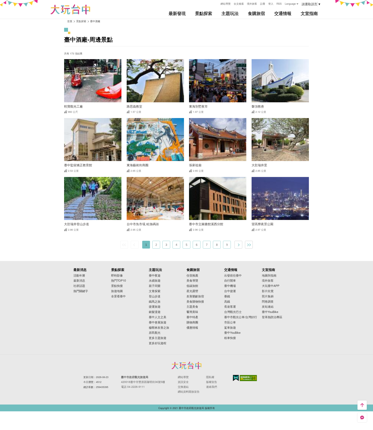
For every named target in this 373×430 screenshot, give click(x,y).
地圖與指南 (269, 275)
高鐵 (227, 301)
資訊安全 (183, 382)
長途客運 (230, 306)
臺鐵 (227, 296)
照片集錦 (268, 296)
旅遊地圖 (117, 291)
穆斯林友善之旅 (159, 327)
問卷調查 (268, 301)
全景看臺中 (118, 296)
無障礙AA (248, 378)
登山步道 (154, 296)
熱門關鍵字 (80, 291)
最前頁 (124, 245)
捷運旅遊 (154, 306)
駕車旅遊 (230, 327)
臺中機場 (230, 285)
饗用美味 (192, 312)
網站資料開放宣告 (189, 391)
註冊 (262, 3)
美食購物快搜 (195, 301)
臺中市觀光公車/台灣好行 (240, 317)
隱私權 (210, 377)
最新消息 (79, 280)
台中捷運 (230, 291)
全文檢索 (239, 3)
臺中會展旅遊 (157, 322)
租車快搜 (230, 338)
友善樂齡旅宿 (195, 296)
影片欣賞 (268, 291)
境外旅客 (252, 3)
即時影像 (117, 275)
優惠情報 (192, 327)
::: (216, 3)
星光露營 (192, 291)
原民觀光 (154, 332)
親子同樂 (154, 285)
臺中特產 (192, 317)
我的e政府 (236, 378)
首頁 (69, 21)
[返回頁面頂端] (362, 405)
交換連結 (183, 387)
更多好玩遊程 (157, 343)
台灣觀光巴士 (233, 312)
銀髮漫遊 (154, 312)
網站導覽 (225, 3)
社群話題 (79, 285)
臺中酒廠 (95, 21)
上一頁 (135, 245)
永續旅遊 (154, 280)
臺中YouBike (232, 332)
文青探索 (154, 291)
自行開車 (230, 280)
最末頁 (249, 245)
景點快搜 (117, 285)
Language (290, 3)
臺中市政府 (186, 365)
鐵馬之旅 (154, 301)
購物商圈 (192, 322)
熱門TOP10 (118, 280)
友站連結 (268, 306)
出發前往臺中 (233, 275)
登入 (270, 3)
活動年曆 (79, 275)
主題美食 (192, 306)
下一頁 (238, 245)
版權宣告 (211, 382)
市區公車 (230, 322)
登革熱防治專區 (272, 317)
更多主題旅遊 (157, 338)
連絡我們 (211, 387)
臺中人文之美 (157, 317)
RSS (279, 3)
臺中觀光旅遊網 (70, 9)
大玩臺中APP (270, 285)
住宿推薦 (192, 275)
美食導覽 (192, 280)
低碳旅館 (192, 285)
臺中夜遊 (154, 275)
